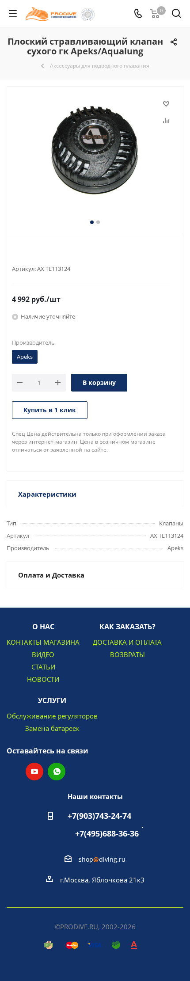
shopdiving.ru (102, 859)
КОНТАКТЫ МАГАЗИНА (43, 642)
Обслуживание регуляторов (52, 715)
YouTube (34, 771)
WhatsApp (56, 771)
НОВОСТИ (43, 679)
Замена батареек (52, 728)
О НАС (43, 626)
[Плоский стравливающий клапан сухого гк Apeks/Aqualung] (95, 151)
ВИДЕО (43, 654)
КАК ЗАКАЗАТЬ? (127, 626)
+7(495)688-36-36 (107, 833)
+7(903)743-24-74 (99, 815)
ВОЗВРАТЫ (127, 654)
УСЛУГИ (52, 700)
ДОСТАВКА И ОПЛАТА (127, 642)
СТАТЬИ (43, 666)
